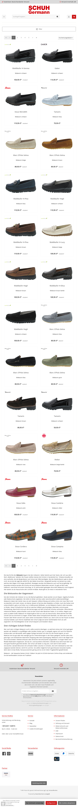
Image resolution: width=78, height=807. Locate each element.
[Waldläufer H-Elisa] (57, 270)
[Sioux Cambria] (57, 487)
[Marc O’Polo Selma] (21, 139)
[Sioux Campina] (57, 531)
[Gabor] (57, 52)
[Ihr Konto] (69, 17)
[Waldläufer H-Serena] (21, 52)
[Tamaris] (57, 96)
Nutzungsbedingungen (35, 705)
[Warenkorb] (74, 17)
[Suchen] (57, 17)
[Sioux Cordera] (21, 531)
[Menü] (4, 17)
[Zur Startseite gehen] (39, 10)
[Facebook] (4, 753)
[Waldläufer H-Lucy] (57, 226)
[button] (3, 804)
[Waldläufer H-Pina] (21, 183)
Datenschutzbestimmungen (41, 703)
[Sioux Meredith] (21, 96)
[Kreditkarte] (57, 759)
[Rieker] (57, 444)
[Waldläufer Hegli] (57, 183)
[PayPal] (64, 753)
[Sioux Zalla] (21, 487)
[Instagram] (9, 753)
